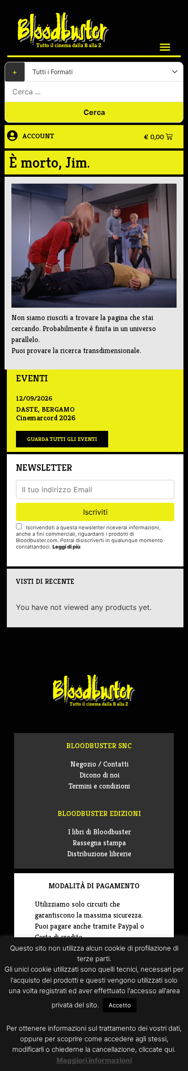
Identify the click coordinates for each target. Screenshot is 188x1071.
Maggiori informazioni (94, 1060)
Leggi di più (66, 547)
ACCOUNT (38, 135)
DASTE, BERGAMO (45, 409)
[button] (165, 47)
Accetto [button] (120, 1005)
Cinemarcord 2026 (45, 418)
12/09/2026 (34, 398)
